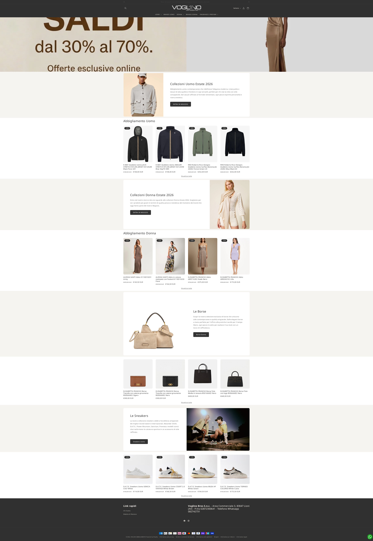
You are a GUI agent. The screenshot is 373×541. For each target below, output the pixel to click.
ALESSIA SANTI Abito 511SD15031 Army (137, 278)
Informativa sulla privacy (167, 537)
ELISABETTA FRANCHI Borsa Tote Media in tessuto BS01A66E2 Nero (202, 392)
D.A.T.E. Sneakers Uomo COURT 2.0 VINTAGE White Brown (170, 488)
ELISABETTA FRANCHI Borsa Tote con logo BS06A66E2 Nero (234, 392)
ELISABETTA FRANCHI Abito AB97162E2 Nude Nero (199, 278)
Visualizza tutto (186, 176)
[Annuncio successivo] (249, 2)
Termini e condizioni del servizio (185, 537)
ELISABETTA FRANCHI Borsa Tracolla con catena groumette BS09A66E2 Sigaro (136, 393)
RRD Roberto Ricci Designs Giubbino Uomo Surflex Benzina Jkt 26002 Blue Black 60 (234, 167)
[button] (125, 8)
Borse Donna (201, 334)
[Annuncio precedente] (124, 2)
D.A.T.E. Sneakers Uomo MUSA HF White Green (202, 488)
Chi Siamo (126, 511)
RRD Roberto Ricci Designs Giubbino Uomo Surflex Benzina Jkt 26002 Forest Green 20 (202, 167)
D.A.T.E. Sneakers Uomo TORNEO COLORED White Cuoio (234, 488)
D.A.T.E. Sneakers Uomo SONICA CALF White (136, 488)
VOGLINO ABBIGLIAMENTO (138, 537)
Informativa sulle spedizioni (204, 537)
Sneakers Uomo (139, 442)
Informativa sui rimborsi (228, 537)
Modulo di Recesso (130, 514)
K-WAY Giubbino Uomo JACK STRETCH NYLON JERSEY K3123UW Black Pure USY (137, 167)
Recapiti (216, 537)
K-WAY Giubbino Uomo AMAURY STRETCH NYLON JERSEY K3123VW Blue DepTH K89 (170, 167)
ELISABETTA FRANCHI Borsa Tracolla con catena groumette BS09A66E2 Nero (168, 393)
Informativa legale (242, 537)
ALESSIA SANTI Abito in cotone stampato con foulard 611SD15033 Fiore (170, 279)
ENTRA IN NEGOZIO (180, 104)
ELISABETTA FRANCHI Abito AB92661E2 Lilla (231, 278)
